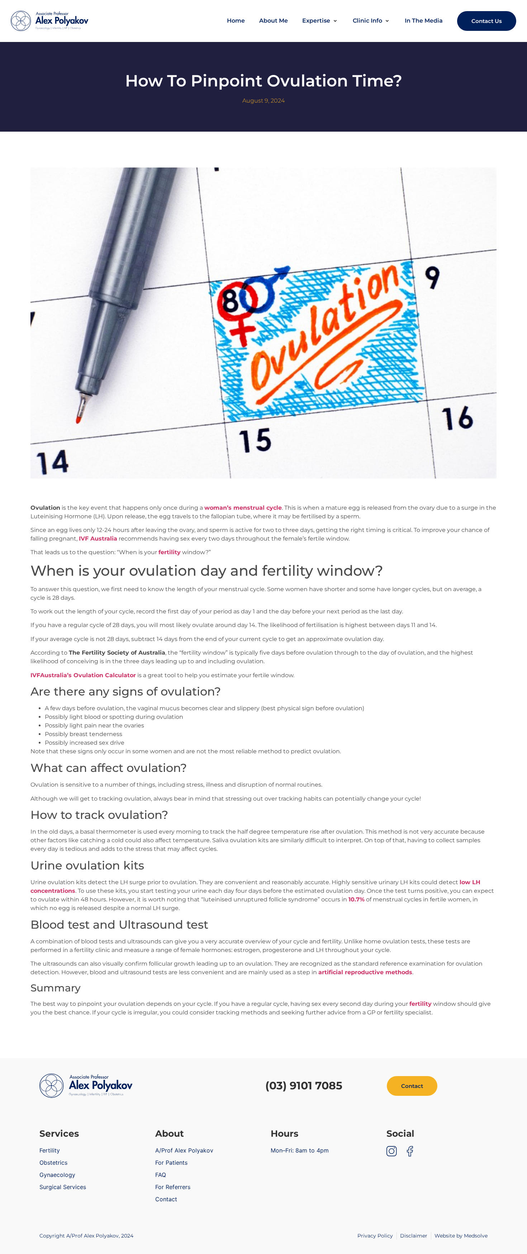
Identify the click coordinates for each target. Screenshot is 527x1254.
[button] (320, 21)
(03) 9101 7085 (303, 1085)
